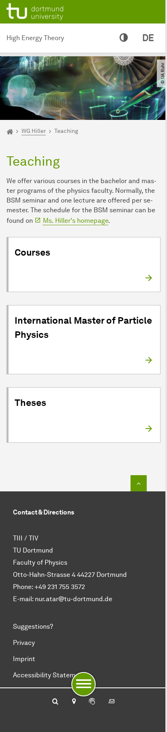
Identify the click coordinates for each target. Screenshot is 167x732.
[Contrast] (123, 38)
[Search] (55, 702)
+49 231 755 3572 (59, 587)
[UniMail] (111, 702)
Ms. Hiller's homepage (75, 220)
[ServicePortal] (92, 702)
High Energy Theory (35, 38)
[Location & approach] (73, 702)
